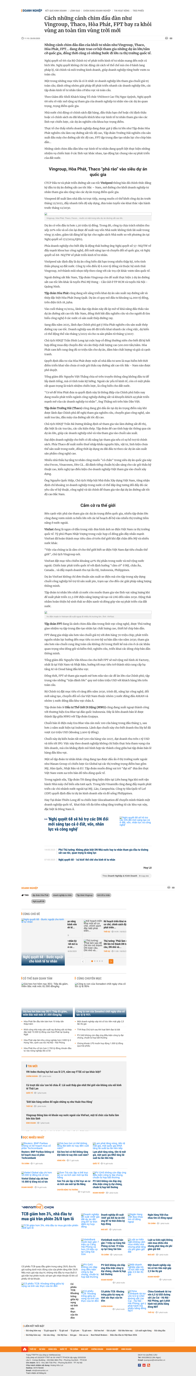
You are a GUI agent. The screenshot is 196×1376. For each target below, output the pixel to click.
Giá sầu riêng (49, 1335)
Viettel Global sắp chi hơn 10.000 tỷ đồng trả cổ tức (34, 1180)
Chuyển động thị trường (67, 1190)
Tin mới (32, 1066)
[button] (92, 961)
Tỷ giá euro (86, 1331)
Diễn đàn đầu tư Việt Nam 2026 (123, 1335)
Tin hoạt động (121, 10)
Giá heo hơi (99, 1331)
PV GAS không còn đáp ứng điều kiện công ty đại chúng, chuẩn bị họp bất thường (100, 1036)
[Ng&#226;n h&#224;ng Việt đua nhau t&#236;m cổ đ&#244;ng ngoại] (137, 1219)
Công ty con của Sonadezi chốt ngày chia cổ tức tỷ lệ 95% (100, 1013)
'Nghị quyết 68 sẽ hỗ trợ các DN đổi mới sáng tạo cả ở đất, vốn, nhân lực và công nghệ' (78, 824)
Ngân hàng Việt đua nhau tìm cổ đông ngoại (160, 1216)
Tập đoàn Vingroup (85, 895)
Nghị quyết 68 (38, 901)
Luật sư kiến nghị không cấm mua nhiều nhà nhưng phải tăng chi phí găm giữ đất (160, 1244)
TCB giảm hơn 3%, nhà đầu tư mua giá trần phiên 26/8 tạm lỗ (47, 1216)
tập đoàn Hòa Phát (40, 895)
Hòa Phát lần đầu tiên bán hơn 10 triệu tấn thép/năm (44, 1022)
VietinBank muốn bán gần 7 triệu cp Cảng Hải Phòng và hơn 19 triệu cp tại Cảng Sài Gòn (113, 1244)
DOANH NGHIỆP (112, 1349)
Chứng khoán (32, 1076)
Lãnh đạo (75, 10)
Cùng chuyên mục (89, 978)
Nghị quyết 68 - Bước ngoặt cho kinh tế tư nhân (43, 959)
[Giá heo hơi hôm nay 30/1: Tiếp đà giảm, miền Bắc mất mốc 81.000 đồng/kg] (47, 1000)
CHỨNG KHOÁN (97, 1349)
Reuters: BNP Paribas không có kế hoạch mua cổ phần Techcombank (37, 1155)
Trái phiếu (138, 10)
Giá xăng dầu (159, 1331)
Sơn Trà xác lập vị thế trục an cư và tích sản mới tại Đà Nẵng (73, 1183)
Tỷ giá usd (63, 1331)
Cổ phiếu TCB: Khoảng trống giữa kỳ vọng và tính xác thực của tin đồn (74, 1301)
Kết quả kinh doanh (56, 10)
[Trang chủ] (24, 1349)
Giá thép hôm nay (33, 1335)
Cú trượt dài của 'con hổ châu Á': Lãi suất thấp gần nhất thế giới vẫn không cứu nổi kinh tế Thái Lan (73, 1087)
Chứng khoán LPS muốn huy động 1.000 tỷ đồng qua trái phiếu (100, 1044)
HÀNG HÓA (52, 1349)
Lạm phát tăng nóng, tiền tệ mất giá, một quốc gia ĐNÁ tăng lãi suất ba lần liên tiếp (109, 1155)
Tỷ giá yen (75, 1331)
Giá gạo (73, 1335)
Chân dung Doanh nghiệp (97, 10)
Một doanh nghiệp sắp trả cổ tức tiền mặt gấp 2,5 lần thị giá (100, 1022)
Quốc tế (29, 1093)
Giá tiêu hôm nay (125, 1331)
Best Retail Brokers (99, 1335)
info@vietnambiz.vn (40, 1370)
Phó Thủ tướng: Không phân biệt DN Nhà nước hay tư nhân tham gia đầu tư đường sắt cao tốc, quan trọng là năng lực (103, 851)
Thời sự (90, 932)
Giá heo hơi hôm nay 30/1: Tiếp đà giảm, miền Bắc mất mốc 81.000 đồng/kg (45, 1013)
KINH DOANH (126, 1349)
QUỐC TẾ (63, 1349)
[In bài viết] (167, 38)
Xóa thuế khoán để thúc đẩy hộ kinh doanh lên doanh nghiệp (101, 944)
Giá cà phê (111, 1331)
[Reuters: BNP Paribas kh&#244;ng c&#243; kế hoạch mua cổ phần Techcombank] (38, 1146)
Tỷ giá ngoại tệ (50, 1331)
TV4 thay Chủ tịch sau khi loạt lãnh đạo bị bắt (98, 1029)
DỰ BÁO (42, 1349)
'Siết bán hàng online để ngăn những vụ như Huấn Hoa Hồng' (59, 1102)
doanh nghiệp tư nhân (62, 895)
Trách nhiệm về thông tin (36, 1373)
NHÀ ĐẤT (84, 1349)
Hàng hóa (61, 1160)
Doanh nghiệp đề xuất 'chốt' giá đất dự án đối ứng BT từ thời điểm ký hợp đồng (113, 1219)
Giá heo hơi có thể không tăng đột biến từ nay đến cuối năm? (73, 1153)
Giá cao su (83, 1335)
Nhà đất (104, 1230)
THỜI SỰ (33, 1349)
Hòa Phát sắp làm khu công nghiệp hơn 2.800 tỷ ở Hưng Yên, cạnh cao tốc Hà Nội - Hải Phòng (47, 1041)
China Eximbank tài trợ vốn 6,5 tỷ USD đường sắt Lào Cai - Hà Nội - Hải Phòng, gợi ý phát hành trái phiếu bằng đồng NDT (159, 1299)
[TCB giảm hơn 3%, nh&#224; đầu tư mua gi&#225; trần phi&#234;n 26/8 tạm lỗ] (50, 1243)
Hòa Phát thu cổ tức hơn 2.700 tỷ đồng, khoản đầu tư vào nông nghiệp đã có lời (47, 1049)
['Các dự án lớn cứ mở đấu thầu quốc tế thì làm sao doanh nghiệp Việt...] (77, 926)
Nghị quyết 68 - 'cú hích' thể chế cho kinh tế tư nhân (86, 859)
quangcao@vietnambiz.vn (154, 1360)
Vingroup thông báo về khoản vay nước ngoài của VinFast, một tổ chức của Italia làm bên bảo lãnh (72, 1117)
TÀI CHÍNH (74, 1349)
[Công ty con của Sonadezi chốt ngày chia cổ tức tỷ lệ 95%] (100, 1000)
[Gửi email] (171, 38)
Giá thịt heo (62, 1335)
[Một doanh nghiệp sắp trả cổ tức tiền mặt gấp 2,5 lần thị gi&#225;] (137, 1270)
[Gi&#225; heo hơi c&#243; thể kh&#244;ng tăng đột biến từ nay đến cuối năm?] (74, 1146)
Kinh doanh (31, 1123)
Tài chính (25, 1163)
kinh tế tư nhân (103, 895)
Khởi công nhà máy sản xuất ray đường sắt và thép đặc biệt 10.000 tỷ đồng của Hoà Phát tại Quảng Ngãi (48, 1032)
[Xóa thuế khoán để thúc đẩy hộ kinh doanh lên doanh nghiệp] (77, 945)
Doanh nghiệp (32, 10)
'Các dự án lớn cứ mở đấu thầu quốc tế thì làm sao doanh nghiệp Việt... (100, 924)
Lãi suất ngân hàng (143, 1331)
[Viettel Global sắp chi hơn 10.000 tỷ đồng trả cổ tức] (38, 1174)
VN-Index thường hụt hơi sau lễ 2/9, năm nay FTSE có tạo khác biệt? (63, 1072)
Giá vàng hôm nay (33, 1331)
